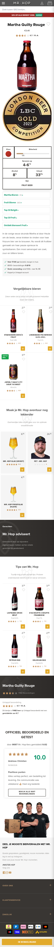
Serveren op (27, 161)
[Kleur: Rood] (8, 154)
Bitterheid (33, 149)
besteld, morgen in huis (23, 262)
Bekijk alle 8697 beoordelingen (27, 792)
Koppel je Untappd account (18, 272)
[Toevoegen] (23, 348)
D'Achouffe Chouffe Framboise (39, 614)
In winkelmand (27, 941)
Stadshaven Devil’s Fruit (13, 336)
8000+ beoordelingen (19, 265)
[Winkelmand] (50, 3)
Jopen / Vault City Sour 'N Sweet (13, 383)
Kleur (8, 149)
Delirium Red (39, 660)
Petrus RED (14, 660)
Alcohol (15, 171)
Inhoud (39, 171)
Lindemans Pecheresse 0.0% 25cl (40, 336)
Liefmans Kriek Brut (14, 614)
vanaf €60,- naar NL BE (24, 269)
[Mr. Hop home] (22, 3)
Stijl (27, 181)
